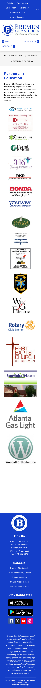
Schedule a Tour (17, 12)
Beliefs (10, 3)
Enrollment (11, 8)
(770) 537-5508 (22, 551)
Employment (22, 3)
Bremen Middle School (19, 582)
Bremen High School (19, 586)
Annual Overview (17, 17)
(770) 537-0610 (21, 554)
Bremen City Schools (13, 56)
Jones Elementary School (19, 572)
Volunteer (24, 8)
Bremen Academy (19, 577)
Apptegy (25, 685)
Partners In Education (23, 61)
